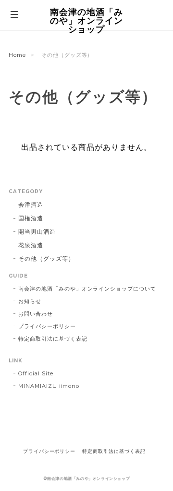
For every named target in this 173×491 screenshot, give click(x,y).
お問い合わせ (35, 313)
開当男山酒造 (37, 231)
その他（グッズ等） (46, 258)
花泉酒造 (30, 245)
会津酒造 (30, 204)
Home (17, 55)
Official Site (35, 373)
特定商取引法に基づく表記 (52, 338)
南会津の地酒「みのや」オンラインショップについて (87, 288)
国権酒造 (30, 218)
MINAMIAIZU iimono (48, 386)
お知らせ (29, 301)
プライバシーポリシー (47, 326)
